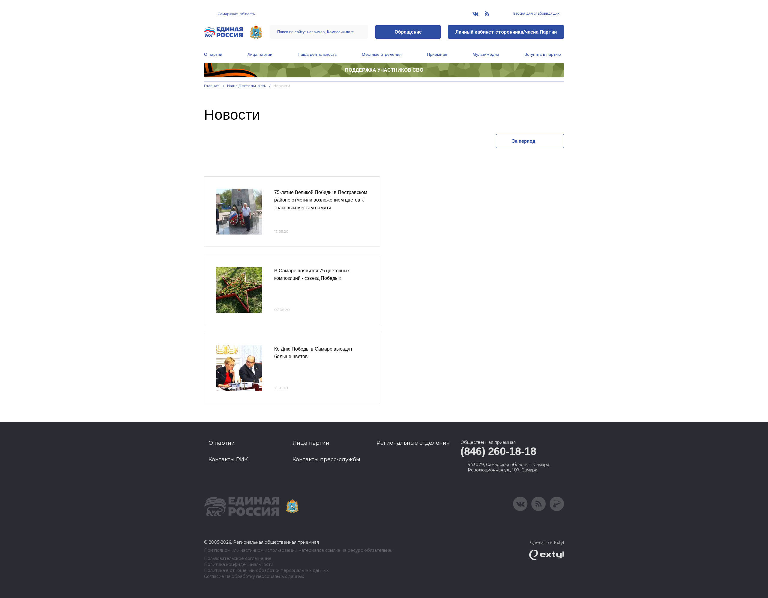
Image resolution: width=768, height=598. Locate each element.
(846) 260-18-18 (498, 451)
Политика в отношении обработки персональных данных (266, 570)
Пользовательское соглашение (238, 558)
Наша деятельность (317, 54)
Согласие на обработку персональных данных (254, 576)
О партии (213, 54)
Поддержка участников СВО (384, 70)
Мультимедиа (485, 54)
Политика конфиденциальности (238, 564)
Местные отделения (382, 54)
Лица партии (260, 54)
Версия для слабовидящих (536, 13)
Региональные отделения (413, 443)
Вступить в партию (542, 54)
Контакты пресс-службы (326, 459)
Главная (212, 85)
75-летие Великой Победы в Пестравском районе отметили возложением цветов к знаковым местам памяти (320, 200)
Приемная (437, 54)
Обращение (408, 32)
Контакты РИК (228, 459)
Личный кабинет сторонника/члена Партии (506, 32)
